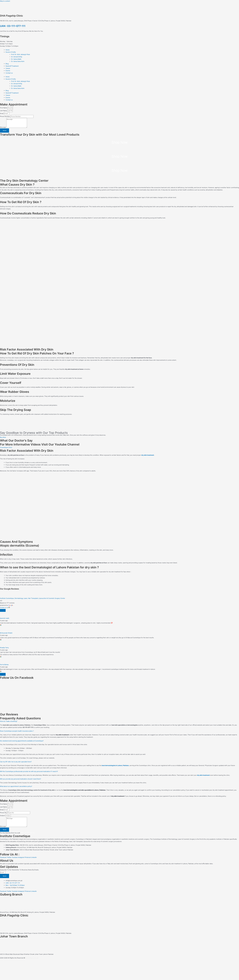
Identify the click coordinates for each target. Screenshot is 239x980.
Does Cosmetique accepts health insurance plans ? (17, 731)
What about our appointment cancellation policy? (16, 786)
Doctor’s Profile (11, 52)
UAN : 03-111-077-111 (12, 26)
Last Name (3, 110)
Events (8, 71)
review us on (4, 607)
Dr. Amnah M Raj (16, 57)
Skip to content (5, 1)
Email (2, 113)
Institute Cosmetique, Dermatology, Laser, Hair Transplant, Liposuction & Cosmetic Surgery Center (32, 598)
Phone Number (5, 116)
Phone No (3, 813)
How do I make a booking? (8, 721)
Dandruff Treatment (12, 66)
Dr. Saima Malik (16, 59)
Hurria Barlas (4, 664)
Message (3, 127)
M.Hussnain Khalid (6, 633)
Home (8, 50)
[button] (119, 721)
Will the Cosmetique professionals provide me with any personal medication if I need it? (29, 771)
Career (8, 68)
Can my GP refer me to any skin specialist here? (16, 762)
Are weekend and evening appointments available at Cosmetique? (22, 741)
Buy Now (3, 437)
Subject (2, 815)
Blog (7, 64)
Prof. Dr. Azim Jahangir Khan (20, 54)
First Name (4, 108)
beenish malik (4, 618)
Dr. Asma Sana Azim (17, 61)
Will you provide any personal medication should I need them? (20, 779)
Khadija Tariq (4, 647)
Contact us (9, 73)
